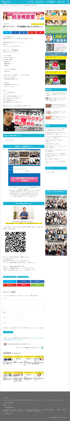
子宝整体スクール (55, 417)
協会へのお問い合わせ (40, 2)
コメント (5, 298)
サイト (4, 322)
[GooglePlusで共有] (32, 32)
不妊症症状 (64, 409)
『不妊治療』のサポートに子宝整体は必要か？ (58, 112)
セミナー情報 (30, 2)
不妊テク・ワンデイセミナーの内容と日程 (55, 161)
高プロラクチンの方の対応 (23, 276)
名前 (4, 312)
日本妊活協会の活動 (51, 2)
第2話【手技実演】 (49, 143)
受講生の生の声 (61, 2)
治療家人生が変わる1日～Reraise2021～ (54, 140)
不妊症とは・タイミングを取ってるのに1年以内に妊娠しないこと (29, 409)
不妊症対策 (58, 409)
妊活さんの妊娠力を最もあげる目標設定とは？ (58, 93)
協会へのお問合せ (49, 159)
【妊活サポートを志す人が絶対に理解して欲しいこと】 (58, 100)
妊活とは (14, 409)
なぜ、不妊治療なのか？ (7, 409)
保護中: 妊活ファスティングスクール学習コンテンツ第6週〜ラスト (58, 118)
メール (5, 317)
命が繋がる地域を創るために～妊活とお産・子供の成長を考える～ (58, 106)
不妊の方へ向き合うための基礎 (10, 276)
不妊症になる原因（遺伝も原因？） (48, 409)
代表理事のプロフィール (7, 404)
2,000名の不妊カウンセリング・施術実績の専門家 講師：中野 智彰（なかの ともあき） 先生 (56, 155)
